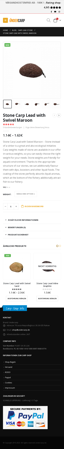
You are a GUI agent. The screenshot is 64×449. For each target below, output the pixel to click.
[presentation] (6, 70)
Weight (7, 194)
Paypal (8, 377)
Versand (8, 367)
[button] (57, 246)
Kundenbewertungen (12, 127)
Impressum (10, 388)
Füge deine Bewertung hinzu (37, 127)
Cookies (8, 382)
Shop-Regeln (10, 362)
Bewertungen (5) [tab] (17, 227)
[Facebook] (51, 11)
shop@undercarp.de (21, 330)
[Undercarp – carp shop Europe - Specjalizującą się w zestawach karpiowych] (17, 20)
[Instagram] (59, 11)
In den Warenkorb (34, 206)
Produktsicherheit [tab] (18, 234)
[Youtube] (55, 11)
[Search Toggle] (48, 20)
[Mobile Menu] (5, 20)
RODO (7, 372)
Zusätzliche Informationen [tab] (23, 220)
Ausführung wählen (17, 298)
